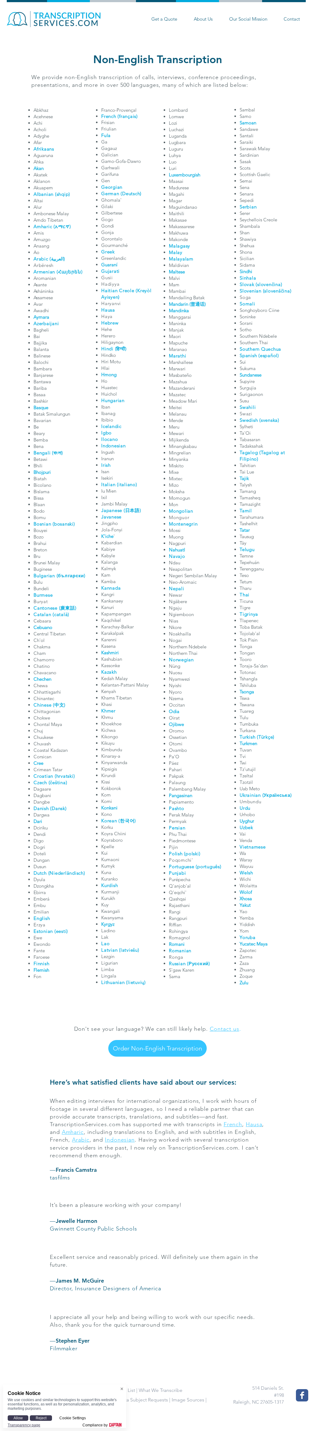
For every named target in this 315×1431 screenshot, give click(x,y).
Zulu (244, 983)
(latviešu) (129, 950)
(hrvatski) (65, 776)
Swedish (249, 420)
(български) (71, 575)
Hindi (107, 349)
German (110, 193)
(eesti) (61, 931)
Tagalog (249, 452)
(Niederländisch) (66, 873)
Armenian (44, 272)
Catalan (42, 614)
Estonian (43, 931)
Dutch (40, 873)
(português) (208, 866)
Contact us (224, 1029)
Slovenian (250, 291)
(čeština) (58, 782)
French (108, 116)
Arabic (41, 259)
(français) (128, 116)
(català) (61, 614)
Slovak (247, 284)
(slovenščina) (277, 291)
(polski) (192, 854)
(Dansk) (58, 808)
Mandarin (178, 304)
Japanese (111, 510)
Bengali (42, 453)
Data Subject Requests (143, 1400)
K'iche (107, 536)
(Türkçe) (265, 737)
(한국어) (127, 821)
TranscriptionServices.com (85, 1124)
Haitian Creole (117, 290)
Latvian (109, 950)
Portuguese (181, 866)
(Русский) (198, 963)
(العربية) (57, 259)
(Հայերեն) (70, 272)
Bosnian (42, 524)
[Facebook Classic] (302, 1395)
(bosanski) (64, 524)
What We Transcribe (160, 1390)
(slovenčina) (269, 284)
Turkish (247, 737)
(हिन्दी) (121, 349)
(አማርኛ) (62, 226)
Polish (176, 854)
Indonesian (120, 1139)
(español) (268, 355)
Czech (40, 782)
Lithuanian (113, 982)
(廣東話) (68, 608)
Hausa (254, 1124)
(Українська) (277, 795)
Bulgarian (44, 575)
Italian (108, 484)
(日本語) (132, 510)
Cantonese (46, 608)
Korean (109, 821)
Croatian (43, 776)
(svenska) (269, 420)
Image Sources (188, 1400)
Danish (41, 808)
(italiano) (127, 484)
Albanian (44, 194)
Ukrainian (250, 795)
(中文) (59, 705)
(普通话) (197, 304)
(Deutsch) (131, 193)
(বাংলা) (57, 453)
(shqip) (62, 194)
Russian (177, 963)
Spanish (248, 355)
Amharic (43, 226)
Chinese (42, 705)
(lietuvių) (136, 982)
